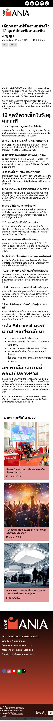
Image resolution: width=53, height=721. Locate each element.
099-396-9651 (31, 636)
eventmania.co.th (23, 645)
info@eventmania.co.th (22, 654)
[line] (42, 3)
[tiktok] (47, 3)
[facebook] (27, 3)
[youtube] (37, 3)
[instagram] (32, 3)
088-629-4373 (15, 636)
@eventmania (18, 641)
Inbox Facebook (24, 649)
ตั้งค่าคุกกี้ (39, 713)
